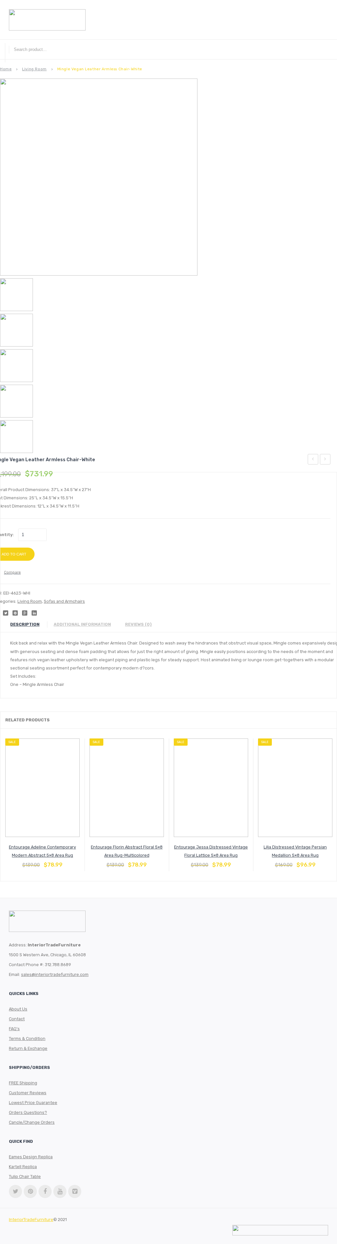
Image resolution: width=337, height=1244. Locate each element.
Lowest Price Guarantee (33, 1102)
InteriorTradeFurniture (31, 1219)
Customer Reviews (27, 1092)
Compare (42, 861)
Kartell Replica (23, 1166)
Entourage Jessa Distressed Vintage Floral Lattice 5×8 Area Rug (211, 851)
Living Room (34, 69)
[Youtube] (59, 1191)
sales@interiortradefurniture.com (55, 974)
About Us (18, 1009)
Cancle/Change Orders (32, 1122)
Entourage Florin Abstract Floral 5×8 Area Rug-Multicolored (127, 851)
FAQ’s (14, 1028)
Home (6, 69)
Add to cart (26, 861)
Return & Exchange (28, 1048)
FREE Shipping (23, 1082)
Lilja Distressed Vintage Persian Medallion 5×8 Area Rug (295, 851)
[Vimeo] (74, 1191)
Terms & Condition (27, 1038)
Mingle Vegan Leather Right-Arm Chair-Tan (313, 460)
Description (24, 624)
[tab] (28, 624)
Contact (17, 1018)
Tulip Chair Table (25, 1176)
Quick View (58, 861)
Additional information (82, 624)
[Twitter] (15, 1191)
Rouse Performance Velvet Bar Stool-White (325, 460)
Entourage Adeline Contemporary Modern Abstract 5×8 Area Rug (42, 851)
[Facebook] (45, 1191)
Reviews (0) (138, 624)
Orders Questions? (28, 1112)
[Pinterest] (30, 1191)
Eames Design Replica (31, 1156)
